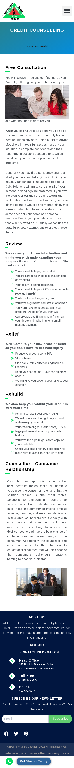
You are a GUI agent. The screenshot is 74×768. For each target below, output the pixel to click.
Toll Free (26, 675)
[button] (67, 11)
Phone (24, 687)
